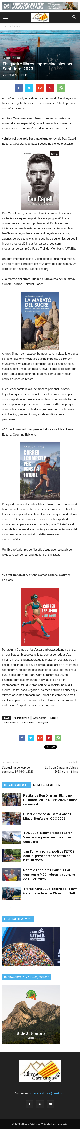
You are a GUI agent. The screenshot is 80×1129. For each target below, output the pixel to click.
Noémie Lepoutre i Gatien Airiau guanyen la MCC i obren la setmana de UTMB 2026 (49, 874)
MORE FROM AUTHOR (46, 785)
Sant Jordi (43, 722)
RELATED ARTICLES (16, 785)
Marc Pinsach (11, 722)
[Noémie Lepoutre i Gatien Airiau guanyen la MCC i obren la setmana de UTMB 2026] (11, 874)
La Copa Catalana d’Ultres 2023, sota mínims (61, 769)
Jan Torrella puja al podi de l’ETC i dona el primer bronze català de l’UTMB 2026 (48, 855)
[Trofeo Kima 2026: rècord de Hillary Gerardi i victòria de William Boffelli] (11, 893)
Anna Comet (39, 717)
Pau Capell (28, 722)
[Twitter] (50, 1104)
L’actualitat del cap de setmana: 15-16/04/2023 (18, 769)
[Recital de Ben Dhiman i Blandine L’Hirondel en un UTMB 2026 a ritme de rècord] (11, 800)
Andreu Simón (21, 717)
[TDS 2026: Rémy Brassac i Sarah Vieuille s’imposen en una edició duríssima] (11, 837)
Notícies (16, 57)
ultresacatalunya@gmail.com (48, 1093)
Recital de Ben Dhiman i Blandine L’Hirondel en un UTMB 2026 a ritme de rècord (50, 799)
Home (5, 26)
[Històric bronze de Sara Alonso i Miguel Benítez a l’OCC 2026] (11, 818)
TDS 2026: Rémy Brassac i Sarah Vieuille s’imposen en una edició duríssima (47, 837)
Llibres (16, 26)
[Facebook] (29, 1104)
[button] (74, 17)
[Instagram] (40, 1104)
